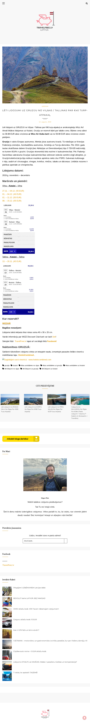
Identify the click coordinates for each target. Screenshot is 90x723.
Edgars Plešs (45, 498)
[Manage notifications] (84, 718)
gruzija (7, 365)
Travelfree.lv (8, 565)
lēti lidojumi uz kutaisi (49, 369)
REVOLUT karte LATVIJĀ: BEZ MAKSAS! (29, 598)
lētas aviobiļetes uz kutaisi (75, 365)
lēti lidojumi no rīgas (12, 369)
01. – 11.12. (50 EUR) (11, 197)
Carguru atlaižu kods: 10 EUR (25, 619)
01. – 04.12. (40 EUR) (11, 194)
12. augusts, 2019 (45, 122)
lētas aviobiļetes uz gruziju (52, 365)
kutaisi (15, 365)
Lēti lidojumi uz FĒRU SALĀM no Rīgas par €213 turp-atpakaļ (56, 409)
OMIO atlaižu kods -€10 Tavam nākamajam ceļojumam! (36, 609)
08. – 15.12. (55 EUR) (11, 201)
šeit (54, 337)
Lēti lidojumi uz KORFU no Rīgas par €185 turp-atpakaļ (33, 409)
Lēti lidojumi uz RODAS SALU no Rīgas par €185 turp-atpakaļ (9, 409)
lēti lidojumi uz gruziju (30, 369)
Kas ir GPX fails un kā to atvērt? (26, 630)
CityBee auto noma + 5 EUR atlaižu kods (29, 651)
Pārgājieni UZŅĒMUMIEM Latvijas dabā (29, 588)
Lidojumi (45, 106)
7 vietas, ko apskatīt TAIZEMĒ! (25, 672)
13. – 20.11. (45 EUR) (11, 261)
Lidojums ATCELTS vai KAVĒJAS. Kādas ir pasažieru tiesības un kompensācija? (45, 662)
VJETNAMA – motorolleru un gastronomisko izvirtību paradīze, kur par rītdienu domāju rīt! (50, 641)
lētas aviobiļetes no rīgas (30, 365)
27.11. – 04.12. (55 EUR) (13, 191)
